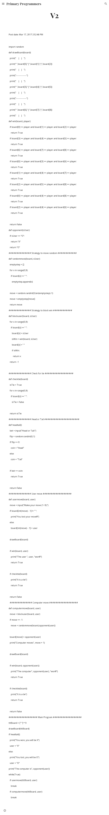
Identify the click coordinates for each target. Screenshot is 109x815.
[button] (3, 3)
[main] (54, 15)
